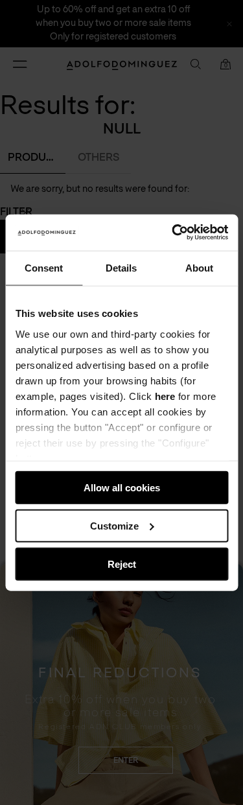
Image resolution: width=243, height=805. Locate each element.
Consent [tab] (44, 267)
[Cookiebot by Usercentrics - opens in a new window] (173, 232)
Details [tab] (121, 267)
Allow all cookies (122, 487)
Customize (114, 525)
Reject (122, 563)
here (165, 395)
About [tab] (199, 267)
